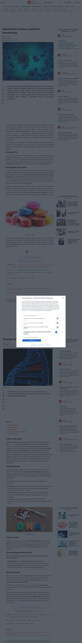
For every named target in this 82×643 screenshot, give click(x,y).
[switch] (57, 318)
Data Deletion (34, 344)
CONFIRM (31, 340)
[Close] (63, 298)
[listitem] (41, 315)
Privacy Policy (48, 344)
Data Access (41, 344)
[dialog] (41, 321)
